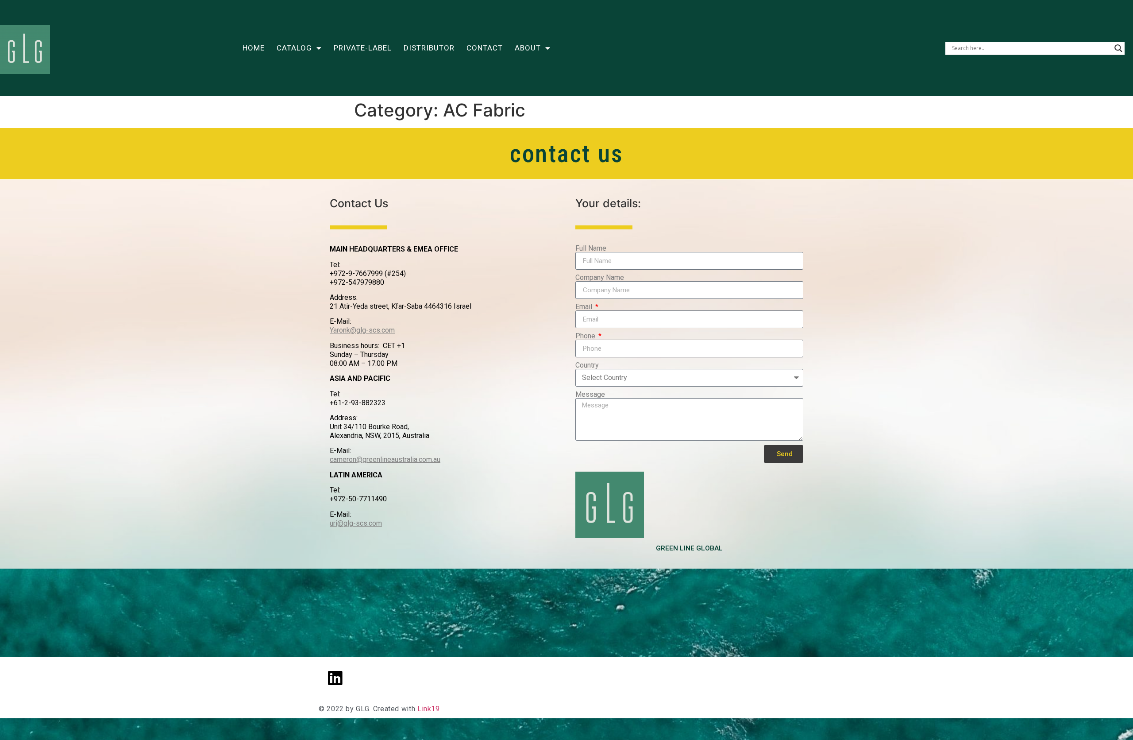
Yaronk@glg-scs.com (362, 330)
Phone (586, 336)
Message (590, 394)
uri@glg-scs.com (356, 523)
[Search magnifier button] (1118, 48)
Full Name (590, 248)
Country (587, 365)
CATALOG (294, 47)
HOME (254, 47)
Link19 (428, 709)
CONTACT (484, 47)
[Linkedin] (335, 678)
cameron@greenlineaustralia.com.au (385, 459)
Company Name (599, 277)
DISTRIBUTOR (429, 47)
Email (584, 306)
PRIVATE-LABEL (363, 47)
